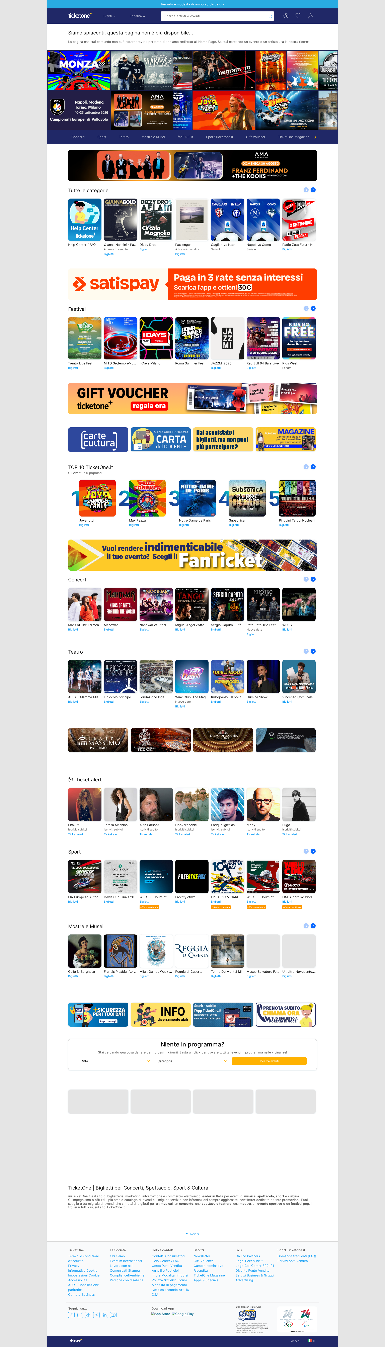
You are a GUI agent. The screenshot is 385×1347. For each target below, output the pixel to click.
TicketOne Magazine (293, 137)
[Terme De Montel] (267, 110)
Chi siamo (117, 1257)
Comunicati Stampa (125, 1271)
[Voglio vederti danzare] (236, 70)
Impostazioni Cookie (83, 1276)
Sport (101, 137)
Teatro (124, 137)
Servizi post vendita (293, 1261)
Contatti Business (81, 1295)
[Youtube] (113, 1316)
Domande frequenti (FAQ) (297, 1257)
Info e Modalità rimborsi (170, 1276)
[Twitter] (96, 1316)
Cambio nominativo (208, 1266)
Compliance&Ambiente (127, 1276)
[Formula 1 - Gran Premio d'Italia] (79, 70)
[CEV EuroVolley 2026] (79, 110)
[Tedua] (204, 70)
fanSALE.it (185, 137)
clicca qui (217, 4)
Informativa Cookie (82, 1271)
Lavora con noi (121, 1266)
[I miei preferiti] (298, 15)
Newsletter (202, 1257)
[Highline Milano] (299, 110)
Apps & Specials (206, 1281)
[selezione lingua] (286, 15)
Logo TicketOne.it (249, 1261)
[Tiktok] (88, 1316)
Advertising (244, 1281)
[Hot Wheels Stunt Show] (220, 110)
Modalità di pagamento (169, 1285)
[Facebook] (71, 1316)
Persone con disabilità (126, 1281)
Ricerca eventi (269, 1061)
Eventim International (126, 1261)
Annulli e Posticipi (165, 1271)
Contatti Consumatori (168, 1257)
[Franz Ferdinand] (141, 110)
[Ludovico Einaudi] (330, 70)
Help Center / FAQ (165, 1261)
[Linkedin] (105, 1316)
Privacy (73, 1266)
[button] (178, 90)
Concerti (78, 137)
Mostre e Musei (153, 137)
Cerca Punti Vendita (167, 1266)
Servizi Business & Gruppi (255, 1276)
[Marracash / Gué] (141, 70)
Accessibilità (77, 1281)
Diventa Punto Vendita (253, 1271)
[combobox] (213, 16)
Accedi (295, 1341)
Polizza (169, 1281)
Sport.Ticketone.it (219, 137)
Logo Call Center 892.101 (255, 1266)
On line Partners (248, 1257)
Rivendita (201, 1271)
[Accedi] (311, 15)
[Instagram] (80, 1316)
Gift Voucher (255, 137)
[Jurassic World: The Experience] (283, 70)
